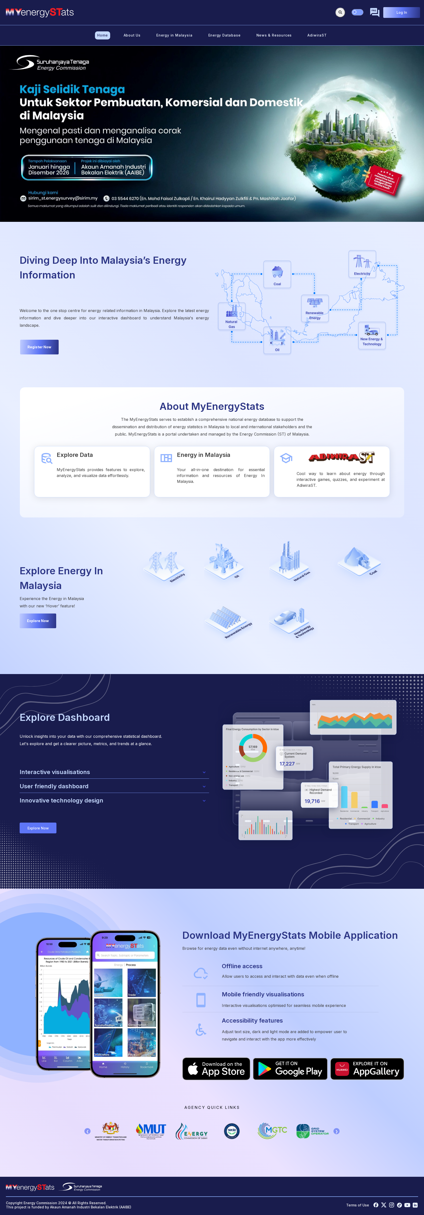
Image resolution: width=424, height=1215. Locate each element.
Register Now (39, 347)
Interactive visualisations (55, 772)
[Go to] (40, 13)
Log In (402, 12)
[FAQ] (374, 12)
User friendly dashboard (54, 786)
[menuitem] (102, 35)
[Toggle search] (340, 12)
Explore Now (38, 621)
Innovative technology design (61, 800)
